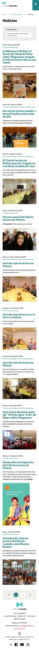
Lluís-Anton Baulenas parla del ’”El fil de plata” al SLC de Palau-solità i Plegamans (19, 414)
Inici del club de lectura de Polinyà (18, 265)
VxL (4, 374)
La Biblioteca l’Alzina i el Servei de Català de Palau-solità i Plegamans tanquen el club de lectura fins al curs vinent (19, 57)
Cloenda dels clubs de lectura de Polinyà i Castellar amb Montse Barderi (16, 542)
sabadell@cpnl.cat (26, 626)
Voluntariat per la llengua (10, 156)
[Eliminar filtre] (30, 33)
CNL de (10, 6)
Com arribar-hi (19, 628)
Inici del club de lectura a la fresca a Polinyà (19, 316)
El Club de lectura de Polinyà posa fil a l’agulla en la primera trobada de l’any (19, 163)
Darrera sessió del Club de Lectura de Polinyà (18, 218)
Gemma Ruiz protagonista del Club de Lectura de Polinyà (18, 465)
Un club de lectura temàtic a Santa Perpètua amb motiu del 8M (19, 113)
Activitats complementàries (11, 47)
